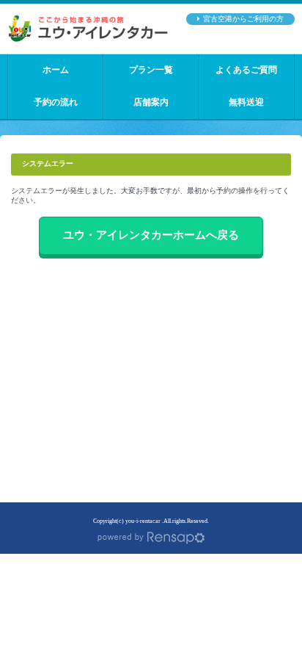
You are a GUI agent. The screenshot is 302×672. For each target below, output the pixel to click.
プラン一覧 (151, 70)
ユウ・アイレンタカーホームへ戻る (151, 235)
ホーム (56, 70)
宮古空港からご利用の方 (243, 19)
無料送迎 (246, 102)
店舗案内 (151, 102)
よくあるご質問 (246, 70)
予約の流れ (56, 102)
